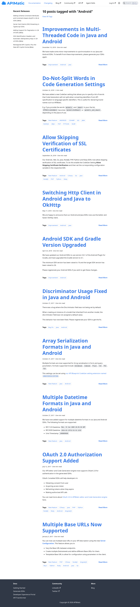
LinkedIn (55, 588)
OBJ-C (53, 124)
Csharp (70, 176)
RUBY (74, 124)
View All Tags (47, 16)
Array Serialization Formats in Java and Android (66, 346)
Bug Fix (50, 327)
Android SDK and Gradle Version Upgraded (71, 241)
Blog (57, 3)
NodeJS (45, 179)
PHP (59, 124)
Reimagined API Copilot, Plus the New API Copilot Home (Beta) (24, 46)
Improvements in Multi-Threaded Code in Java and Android (74, 35)
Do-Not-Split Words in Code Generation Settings (73, 81)
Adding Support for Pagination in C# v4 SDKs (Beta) (26, 31)
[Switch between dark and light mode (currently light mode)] (119, 3)
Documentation (34, 3)
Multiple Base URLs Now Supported (72, 527)
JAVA (83, 120)
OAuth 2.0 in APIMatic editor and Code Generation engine (85, 497)
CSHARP (72, 120)
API (79, 3)
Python (58, 179)
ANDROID (63, 120)
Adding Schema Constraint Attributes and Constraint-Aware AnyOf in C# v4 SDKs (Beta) (26, 18)
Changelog (48, 3)
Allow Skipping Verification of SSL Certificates (64, 143)
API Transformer (19, 598)
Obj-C (45, 566)
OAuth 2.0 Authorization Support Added (72, 457)
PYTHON (66, 124)
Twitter (55, 591)
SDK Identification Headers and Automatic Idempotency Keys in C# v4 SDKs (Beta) (25, 38)
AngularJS (68, 511)
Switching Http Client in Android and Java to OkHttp (71, 198)
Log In (111, 3)
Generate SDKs (19, 591)
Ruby (65, 179)
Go (76, 176)
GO (78, 120)
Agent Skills (90, 3)
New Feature (52, 120)
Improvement (53, 65)
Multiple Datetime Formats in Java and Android (66, 403)
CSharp (62, 507)
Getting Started (19, 588)
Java (69, 65)
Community (68, 3)
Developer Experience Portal (24, 594)
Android (63, 65)
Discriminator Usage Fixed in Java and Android (74, 294)
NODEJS (46, 124)
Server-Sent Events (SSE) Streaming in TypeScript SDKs (26, 25)
